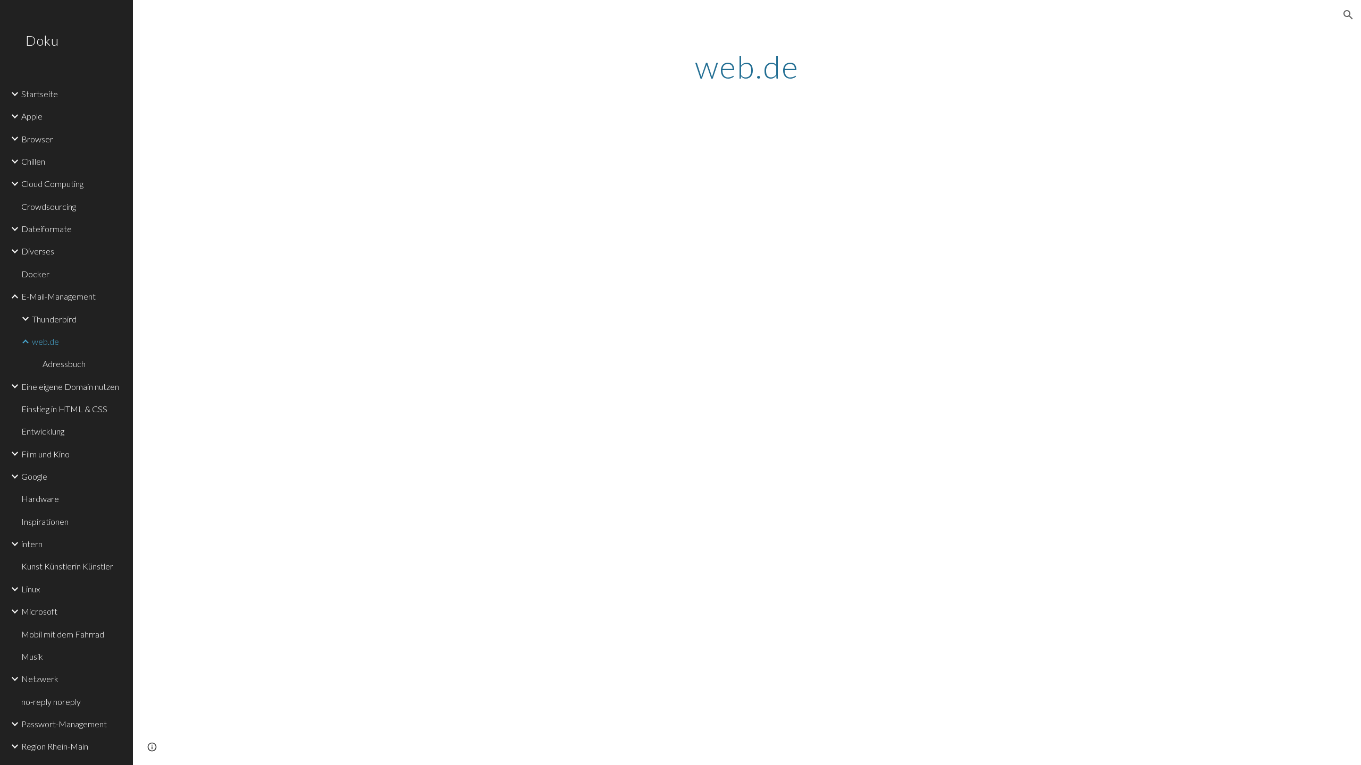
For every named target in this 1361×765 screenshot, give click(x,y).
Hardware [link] (40, 499)
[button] (1348, 15)
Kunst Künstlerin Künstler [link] (67, 566)
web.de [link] (45, 341)
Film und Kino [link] (45, 454)
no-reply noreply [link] (51, 701)
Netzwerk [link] (39, 679)
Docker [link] (35, 274)
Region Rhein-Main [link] (54, 746)
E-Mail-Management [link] (58, 296)
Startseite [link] (39, 94)
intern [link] (32, 544)
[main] (747, 66)
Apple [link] (32, 116)
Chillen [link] (33, 161)
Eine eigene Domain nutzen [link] (70, 386)
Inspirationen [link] (45, 521)
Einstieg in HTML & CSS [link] (64, 409)
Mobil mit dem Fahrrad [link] (62, 634)
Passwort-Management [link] (64, 724)
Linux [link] (30, 589)
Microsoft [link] (39, 611)
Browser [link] (37, 139)
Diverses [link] (37, 251)
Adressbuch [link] (64, 364)
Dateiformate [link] (46, 229)
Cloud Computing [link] (52, 183)
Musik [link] (32, 656)
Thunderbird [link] (54, 319)
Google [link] (34, 476)
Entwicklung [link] (42, 431)
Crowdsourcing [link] (48, 206)
